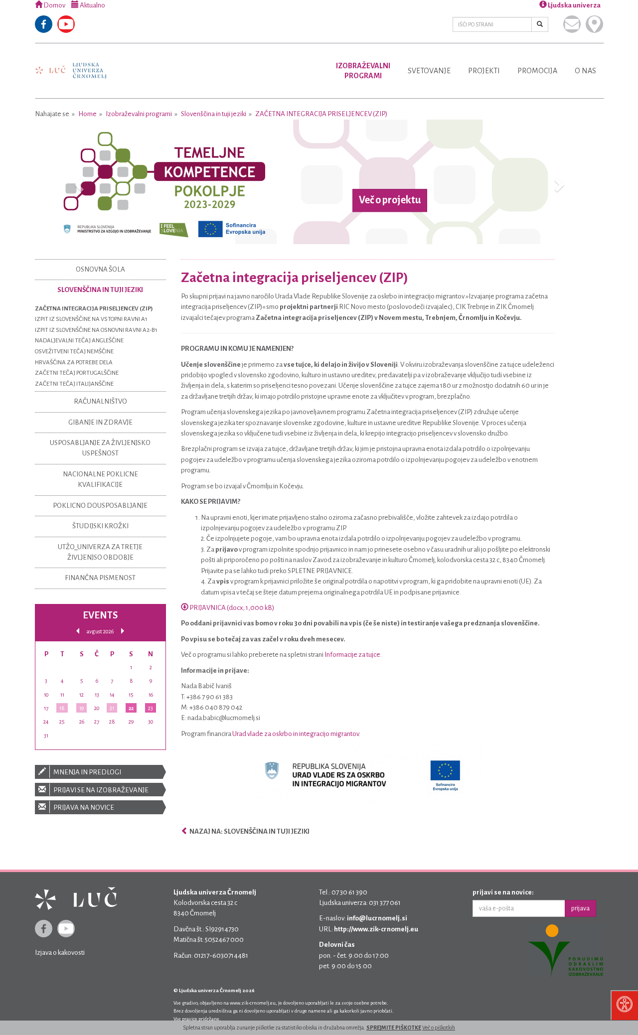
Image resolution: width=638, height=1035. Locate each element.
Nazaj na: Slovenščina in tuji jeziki (249, 831)
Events (100, 615)
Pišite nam (572, 24)
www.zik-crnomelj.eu (253, 1003)
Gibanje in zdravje (100, 422)
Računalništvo (100, 401)
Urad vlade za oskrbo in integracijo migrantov (295, 734)
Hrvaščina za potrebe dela (74, 362)
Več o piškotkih (438, 1028)
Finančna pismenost (100, 578)
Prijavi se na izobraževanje (100, 790)
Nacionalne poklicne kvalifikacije (100, 479)
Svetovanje (429, 71)
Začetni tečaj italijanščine (74, 384)
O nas (585, 71)
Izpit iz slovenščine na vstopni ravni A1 (91, 319)
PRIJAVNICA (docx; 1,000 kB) (231, 607)
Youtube (66, 24)
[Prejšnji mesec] (78, 631)
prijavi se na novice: (503, 892)
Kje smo (594, 24)
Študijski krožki (100, 526)
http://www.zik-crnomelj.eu (376, 929)
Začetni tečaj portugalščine (77, 373)
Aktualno (92, 5)
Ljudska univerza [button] (574, 5)
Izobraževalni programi (139, 114)
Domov (53, 5)
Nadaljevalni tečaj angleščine (79, 340)
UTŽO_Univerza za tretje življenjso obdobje (100, 552)
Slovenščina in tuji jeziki (213, 114)
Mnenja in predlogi (86, 772)
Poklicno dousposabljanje (100, 505)
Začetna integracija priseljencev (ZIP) (321, 114)
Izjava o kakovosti (60, 952)
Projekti (484, 71)
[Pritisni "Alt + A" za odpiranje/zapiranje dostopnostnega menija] (624, 1005)
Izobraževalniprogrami (363, 71)
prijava (580, 908)
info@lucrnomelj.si (377, 918)
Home (87, 114)
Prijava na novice (83, 807)
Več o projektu (390, 200)
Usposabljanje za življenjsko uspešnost (100, 448)
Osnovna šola (100, 269)
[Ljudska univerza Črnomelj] (70, 63)
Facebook (43, 24)
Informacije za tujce (352, 654)
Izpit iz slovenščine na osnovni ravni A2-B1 (96, 330)
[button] (77, 182)
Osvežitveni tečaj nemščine (74, 351)
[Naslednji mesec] (123, 631)
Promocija (537, 71)
